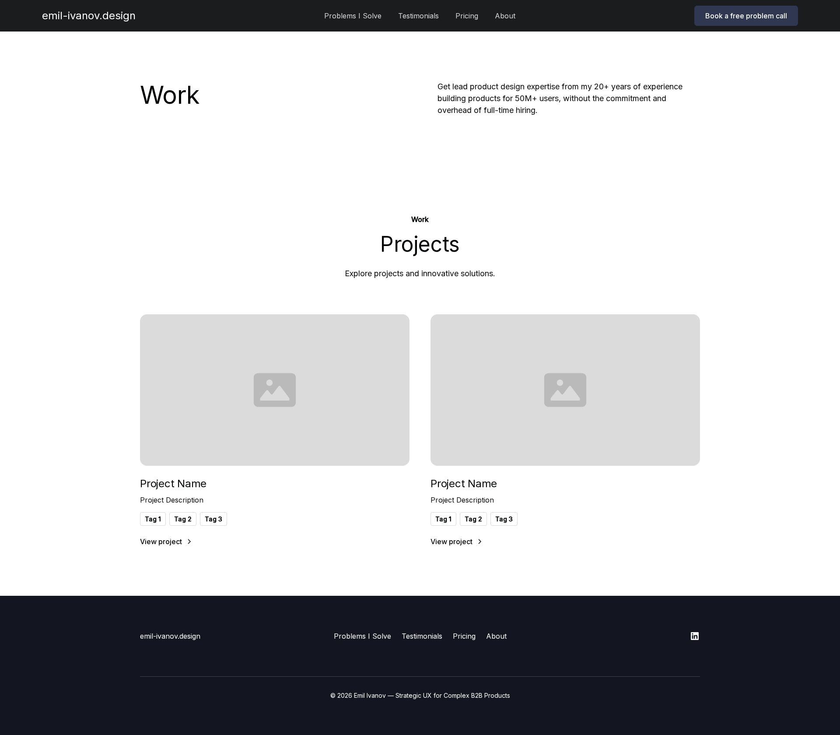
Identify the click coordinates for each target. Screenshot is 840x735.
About (505, 15)
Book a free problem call (746, 15)
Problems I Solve (353, 15)
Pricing (466, 15)
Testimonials (418, 15)
